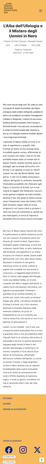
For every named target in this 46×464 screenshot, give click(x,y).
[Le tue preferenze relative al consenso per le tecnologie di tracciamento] (41, 459)
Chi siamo (7, 398)
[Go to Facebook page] (10, 450)
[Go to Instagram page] (24, 450)
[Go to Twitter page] (37, 450)
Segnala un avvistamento (14, 409)
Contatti (7, 403)
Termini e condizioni (12, 440)
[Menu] (40, 11)
